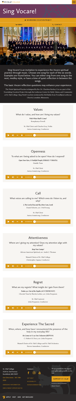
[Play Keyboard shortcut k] (8, 135)
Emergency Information (11, 385)
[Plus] (22, 135)
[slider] (51, 135)
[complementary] (38, 135)
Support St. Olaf (61, 379)
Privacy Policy (56, 386)
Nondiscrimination (34, 385)
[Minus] (17, 135)
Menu (20, 24)
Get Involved (27, 397)
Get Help (30, 378)
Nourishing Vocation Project (39, 20)
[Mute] (13, 135)
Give (19, 397)
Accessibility (31, 381)
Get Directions (8, 378)
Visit (14, 397)
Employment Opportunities (12, 388)
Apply (8, 397)
